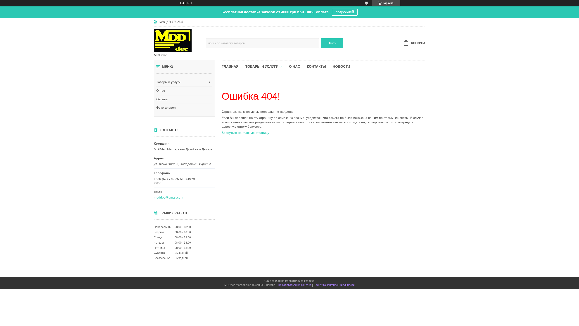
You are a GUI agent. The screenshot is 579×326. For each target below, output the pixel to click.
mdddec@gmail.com (168, 197)
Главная (230, 66)
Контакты (316, 66)
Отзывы (162, 99)
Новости (341, 66)
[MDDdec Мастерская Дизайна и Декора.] (180, 40)
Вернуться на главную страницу (245, 132)
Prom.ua (309, 281)
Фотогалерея (166, 107)
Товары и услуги (168, 82)
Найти (332, 43)
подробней (345, 12)
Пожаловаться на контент (294, 285)
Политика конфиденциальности (334, 285)
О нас (160, 90)
